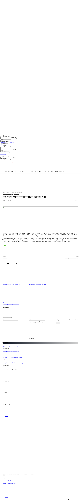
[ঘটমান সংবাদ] (14, 166)
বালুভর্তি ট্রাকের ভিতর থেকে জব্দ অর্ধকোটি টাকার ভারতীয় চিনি (13, 402)
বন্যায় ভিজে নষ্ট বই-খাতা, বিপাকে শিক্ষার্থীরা (10, 407)
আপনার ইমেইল (13, 147)
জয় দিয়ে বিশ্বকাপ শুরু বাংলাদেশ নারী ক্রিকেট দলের (37, 284)
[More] (40, 203)
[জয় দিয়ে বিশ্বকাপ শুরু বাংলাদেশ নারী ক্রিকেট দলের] (42, 274)
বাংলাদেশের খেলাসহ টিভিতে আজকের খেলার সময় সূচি (11, 284)
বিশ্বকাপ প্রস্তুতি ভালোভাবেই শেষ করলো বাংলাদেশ (11, 304)
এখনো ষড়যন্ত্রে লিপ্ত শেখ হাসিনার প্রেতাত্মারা (11, 396)
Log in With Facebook (4, 141)
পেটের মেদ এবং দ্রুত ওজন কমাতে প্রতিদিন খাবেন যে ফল (13, 346)
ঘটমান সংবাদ (4, 162)
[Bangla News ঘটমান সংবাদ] (12, 448)
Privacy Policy (3, 144)
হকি (18, 194)
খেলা (4, 192)
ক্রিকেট (8, 194)
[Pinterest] (16, 490)
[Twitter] (8, 490)
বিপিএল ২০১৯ (15, 194)
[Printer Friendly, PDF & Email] (4, 245)
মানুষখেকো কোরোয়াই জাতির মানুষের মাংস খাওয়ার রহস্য (12, 357)
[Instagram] (12, 490)
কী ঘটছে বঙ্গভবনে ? (6, 390)
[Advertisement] (46, 166)
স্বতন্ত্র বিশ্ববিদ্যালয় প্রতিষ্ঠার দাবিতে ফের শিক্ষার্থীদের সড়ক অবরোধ (14, 363)
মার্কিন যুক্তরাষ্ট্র (5, 258)
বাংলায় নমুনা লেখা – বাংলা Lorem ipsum (71, 258)
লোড (3, 366)
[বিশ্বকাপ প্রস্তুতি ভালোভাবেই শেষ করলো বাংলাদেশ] (15, 294)
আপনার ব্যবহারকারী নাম (14, 137)
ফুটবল (12, 194)
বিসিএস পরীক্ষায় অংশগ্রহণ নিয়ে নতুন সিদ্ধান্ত (11, 351)
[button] (8, 161)
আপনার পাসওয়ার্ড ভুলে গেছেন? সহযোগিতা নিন (7, 142)
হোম (3, 192)
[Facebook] (4, 490)
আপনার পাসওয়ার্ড (14, 138)
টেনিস (10, 194)
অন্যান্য (7, 192)
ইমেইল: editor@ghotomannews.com (9, 483)
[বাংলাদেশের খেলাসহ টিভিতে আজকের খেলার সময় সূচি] (15, 274)
